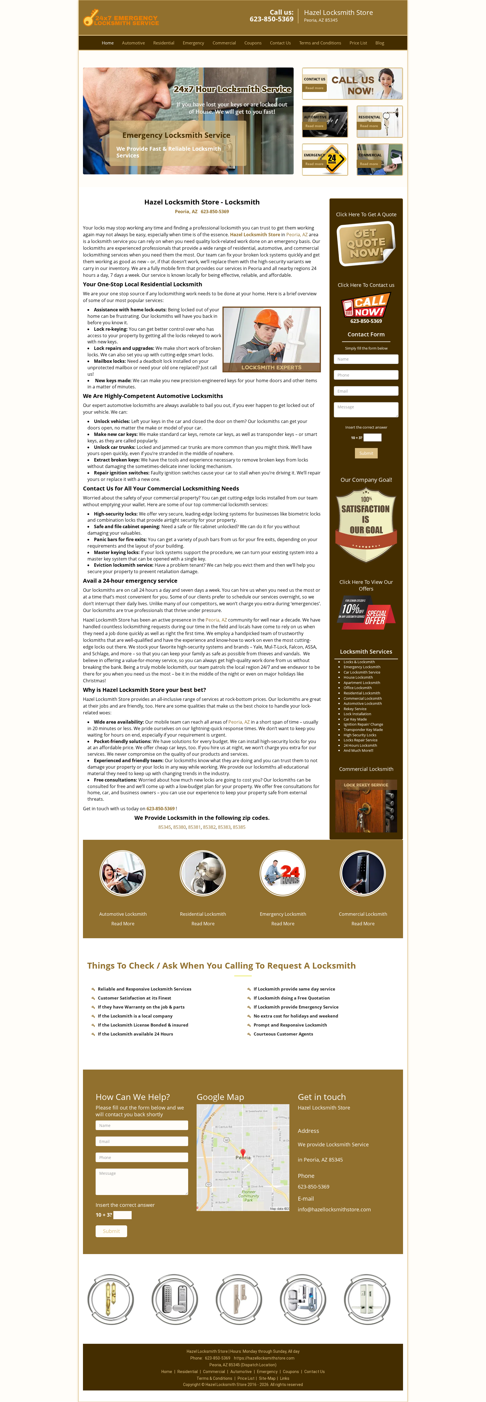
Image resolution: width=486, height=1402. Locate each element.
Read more (314, 87)
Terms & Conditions (214, 1378)
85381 (194, 827)
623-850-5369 (272, 18)
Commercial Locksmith (366, 769)
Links (284, 1378)
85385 (239, 827)
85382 (209, 827)
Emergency (193, 43)
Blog (379, 43)
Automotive (133, 43)
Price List (358, 43)
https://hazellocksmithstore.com (264, 1358)
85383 (224, 827)
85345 (164, 827)
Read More (122, 924)
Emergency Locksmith (283, 914)
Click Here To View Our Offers (366, 585)
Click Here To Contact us (366, 285)
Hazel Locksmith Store (255, 234)
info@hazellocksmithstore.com (334, 1209)
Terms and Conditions (320, 43)
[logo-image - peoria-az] (243, 1157)
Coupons (253, 43)
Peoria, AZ (186, 211)
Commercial (224, 43)
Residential (163, 43)
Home (108, 43)
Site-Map (267, 1378)
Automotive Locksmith (123, 914)
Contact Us (280, 43)
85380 (179, 827)
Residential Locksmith (203, 914)
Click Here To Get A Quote (366, 214)
